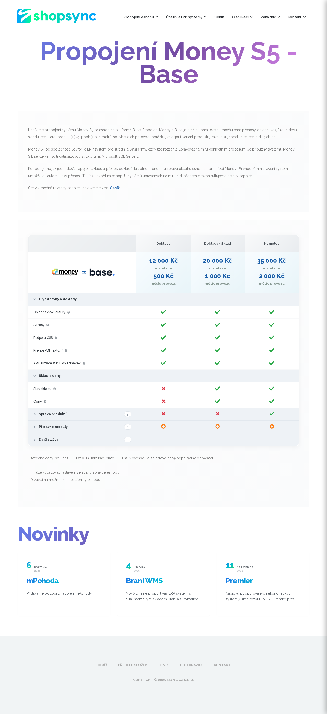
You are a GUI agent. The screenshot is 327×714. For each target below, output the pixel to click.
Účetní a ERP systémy (184, 17)
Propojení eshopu (139, 17)
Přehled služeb (132, 665)
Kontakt (295, 17)
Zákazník (268, 17)
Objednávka (191, 665)
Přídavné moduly (84, 427)
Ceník (219, 17)
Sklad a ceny (50, 376)
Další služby (84, 439)
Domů (101, 665)
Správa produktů (84, 414)
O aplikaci (240, 17)
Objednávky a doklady (58, 299)
